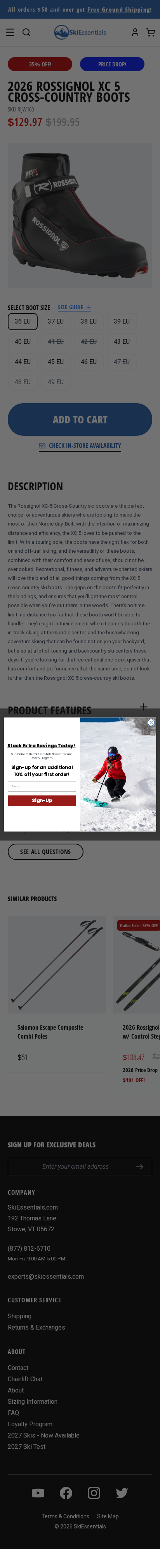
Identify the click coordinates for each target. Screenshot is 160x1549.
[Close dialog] (151, 722)
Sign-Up (42, 800)
